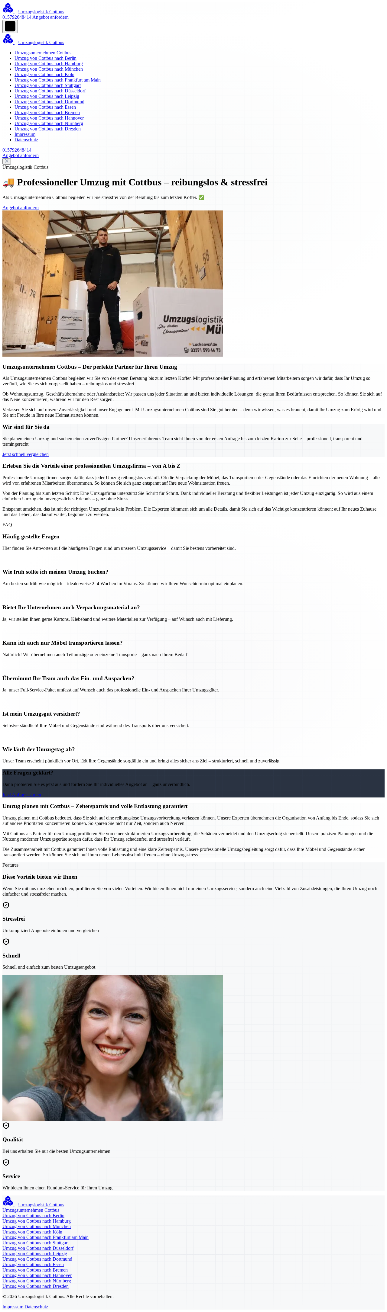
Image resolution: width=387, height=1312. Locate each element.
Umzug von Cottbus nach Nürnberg (49, 123)
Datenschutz (26, 139)
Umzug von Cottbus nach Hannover (49, 117)
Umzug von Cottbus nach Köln (44, 74)
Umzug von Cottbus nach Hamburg (49, 63)
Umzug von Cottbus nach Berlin (45, 58)
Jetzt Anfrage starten (21, 794)
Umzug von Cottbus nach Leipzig (47, 96)
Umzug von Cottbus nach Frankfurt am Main (58, 79)
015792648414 (16, 17)
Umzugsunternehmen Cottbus (43, 52)
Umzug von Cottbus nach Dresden (48, 128)
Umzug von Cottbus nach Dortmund (49, 101)
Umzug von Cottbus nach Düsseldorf (50, 90)
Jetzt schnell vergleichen (25, 454)
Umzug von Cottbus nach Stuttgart (48, 85)
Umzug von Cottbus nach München (49, 69)
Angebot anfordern (50, 17)
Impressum (25, 134)
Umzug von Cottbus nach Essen (45, 107)
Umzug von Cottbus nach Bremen (47, 112)
